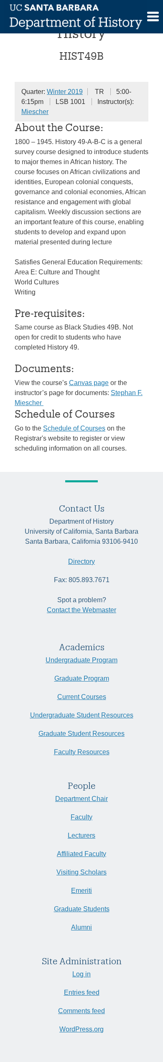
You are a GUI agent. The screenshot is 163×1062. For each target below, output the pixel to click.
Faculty (81, 817)
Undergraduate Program (81, 660)
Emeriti (81, 890)
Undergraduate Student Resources (81, 715)
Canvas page (89, 382)
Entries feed (81, 992)
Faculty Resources (82, 751)
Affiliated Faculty (81, 853)
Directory (81, 561)
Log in (81, 974)
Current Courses (81, 696)
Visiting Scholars (81, 872)
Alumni (81, 927)
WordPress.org (81, 1029)
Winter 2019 (65, 91)
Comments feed (81, 1010)
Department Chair (81, 798)
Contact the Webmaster (81, 609)
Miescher (34, 111)
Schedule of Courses (74, 428)
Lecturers (81, 835)
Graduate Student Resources (81, 733)
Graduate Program (81, 678)
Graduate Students (82, 908)
